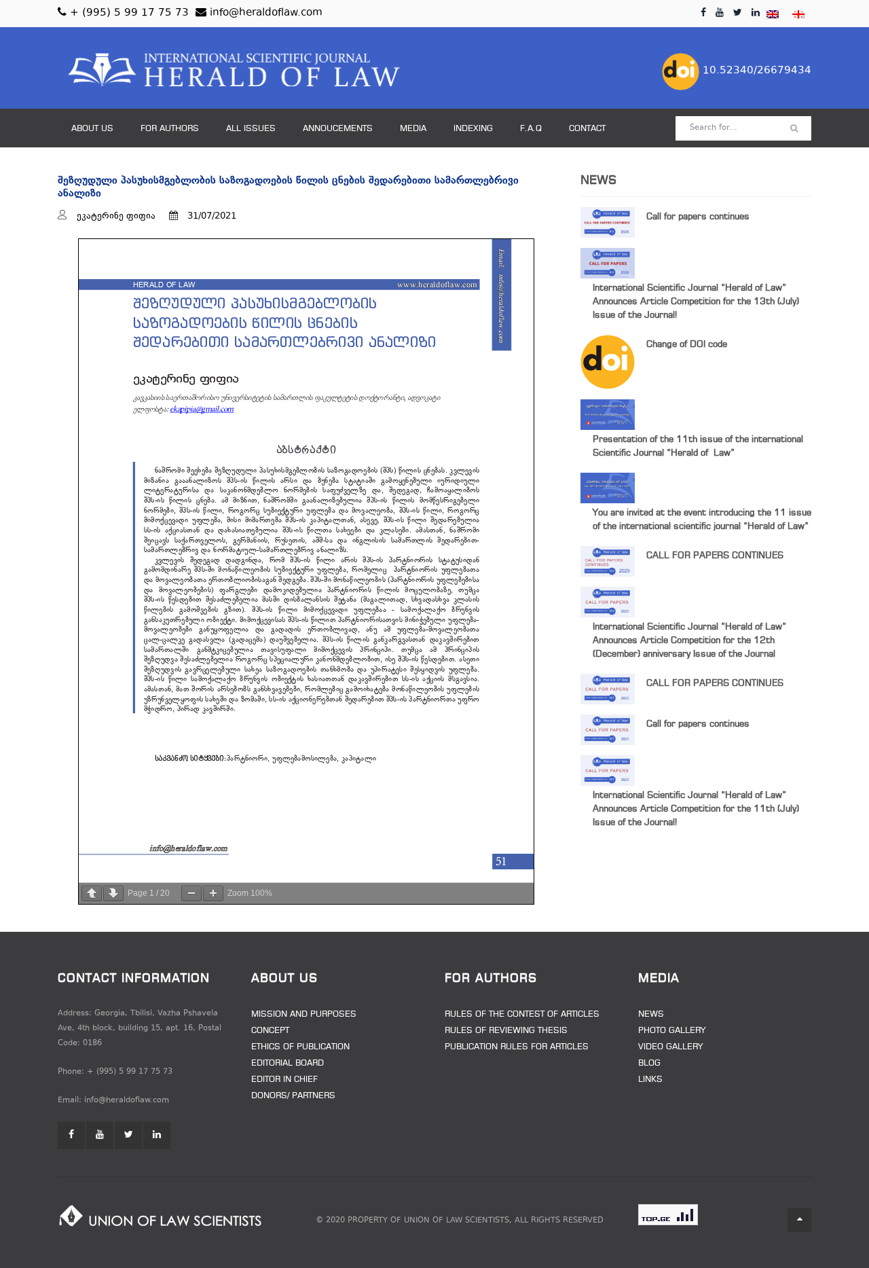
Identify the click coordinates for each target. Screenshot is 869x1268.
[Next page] (113, 893)
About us (92, 129)
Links (650, 1080)
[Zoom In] (213, 893)
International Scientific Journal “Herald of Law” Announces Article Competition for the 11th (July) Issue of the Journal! (696, 809)
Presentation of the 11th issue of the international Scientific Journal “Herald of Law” (698, 446)
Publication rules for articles (517, 1047)
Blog (649, 1063)
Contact (587, 129)
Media (413, 129)
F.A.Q (531, 129)
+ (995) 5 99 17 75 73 (128, 13)
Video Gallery (670, 1047)
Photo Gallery (671, 1031)
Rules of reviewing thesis (506, 1031)
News (651, 1015)
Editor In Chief (284, 1080)
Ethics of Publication (300, 1047)
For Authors (170, 129)
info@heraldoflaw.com (264, 13)
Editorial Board (287, 1063)
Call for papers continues (698, 217)
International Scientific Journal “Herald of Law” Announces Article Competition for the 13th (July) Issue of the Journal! (696, 302)
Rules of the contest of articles (522, 1015)
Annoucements (338, 129)
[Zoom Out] (191, 893)
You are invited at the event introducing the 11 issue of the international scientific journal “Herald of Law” (702, 520)
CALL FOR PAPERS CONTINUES (714, 555)
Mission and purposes (303, 1015)
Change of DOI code (686, 344)
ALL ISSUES (251, 129)
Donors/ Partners (293, 1096)
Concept (270, 1031)
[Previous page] (91, 893)
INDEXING (473, 129)
